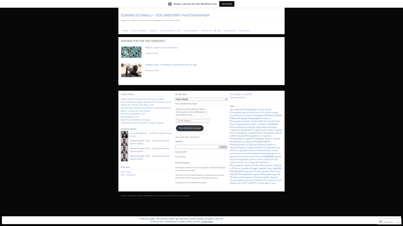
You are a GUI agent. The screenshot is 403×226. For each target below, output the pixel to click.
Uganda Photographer (241, 174)
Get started (227, 4)
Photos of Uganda (265, 147)
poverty (233, 153)
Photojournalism (262, 141)
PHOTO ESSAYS (139, 31)
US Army (260, 183)
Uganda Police (260, 180)
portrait (275, 150)
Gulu (266, 121)
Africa (232, 109)
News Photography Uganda (269, 133)
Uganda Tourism (275, 180)
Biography (230, 31)
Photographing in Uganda (241, 138)
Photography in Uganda (241, 141)
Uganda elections (270, 159)
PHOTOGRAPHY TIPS (170, 31)
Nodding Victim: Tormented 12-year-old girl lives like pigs (171, 65)
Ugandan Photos (252, 171)
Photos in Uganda (247, 147)
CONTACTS (244, 31)
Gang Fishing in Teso (130, 117)
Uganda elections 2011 (240, 162)
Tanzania (259, 156)
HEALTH (153, 31)
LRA (264, 130)
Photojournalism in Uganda (243, 144)
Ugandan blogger (249, 168)
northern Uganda (237, 136)
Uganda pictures (245, 180)
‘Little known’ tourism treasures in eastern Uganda (142, 123)
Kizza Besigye (270, 127)
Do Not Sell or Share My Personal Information (173, 195)
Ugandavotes (236, 183)
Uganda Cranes (255, 159)
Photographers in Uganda (258, 136)
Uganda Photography (262, 174)
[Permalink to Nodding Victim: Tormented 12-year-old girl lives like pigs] (131, 77)
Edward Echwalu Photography (245, 118)
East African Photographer (252, 115)
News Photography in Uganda (243, 133)
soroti (252, 157)
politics (268, 150)
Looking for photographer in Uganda (246, 130)
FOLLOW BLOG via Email (186, 104)
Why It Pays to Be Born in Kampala (135, 120)
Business (256, 112)
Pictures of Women (255, 150)
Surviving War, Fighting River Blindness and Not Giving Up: (146, 108)
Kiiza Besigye (249, 127)
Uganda (269, 156)
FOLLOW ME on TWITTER (241, 94)
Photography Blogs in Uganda (266, 138)
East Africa (235, 115)
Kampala (273, 124)
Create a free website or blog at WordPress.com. (138, 195)
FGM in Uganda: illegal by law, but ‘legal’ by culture (142, 99)
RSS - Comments (128, 175)
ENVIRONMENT (191, 31)
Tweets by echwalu (238, 98)
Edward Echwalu (273, 115)
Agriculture (246, 112)
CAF (262, 112)
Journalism (262, 124)
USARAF (252, 183)
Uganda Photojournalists (257, 177)
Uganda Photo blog (270, 171)
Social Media (243, 157)
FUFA (260, 121)
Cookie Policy (207, 222)
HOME (125, 31)
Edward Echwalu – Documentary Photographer (165, 15)
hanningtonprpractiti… (139, 133)
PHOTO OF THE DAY (211, 31)
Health (271, 121)
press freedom (244, 153)
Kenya (240, 127)
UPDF (244, 183)
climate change (271, 112)
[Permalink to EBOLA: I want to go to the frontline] (131, 57)
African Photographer (246, 109)
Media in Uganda (274, 130)
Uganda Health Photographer (258, 165)
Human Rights (250, 124)
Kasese (233, 127)
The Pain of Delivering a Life (133, 114)
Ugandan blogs (265, 168)
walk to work (270, 183)
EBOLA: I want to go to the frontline (161, 47)
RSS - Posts (126, 172)
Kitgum (259, 127)
